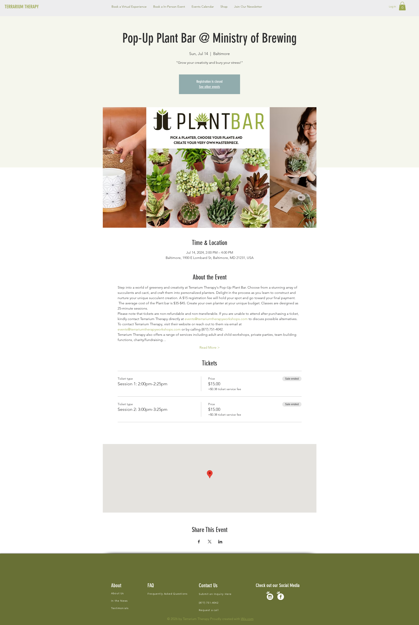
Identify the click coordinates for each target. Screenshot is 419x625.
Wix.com (247, 619)
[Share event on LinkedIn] (220, 541)
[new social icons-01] (280, 595)
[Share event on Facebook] (199, 541)
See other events (209, 87)
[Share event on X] (210, 541)
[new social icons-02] (269, 595)
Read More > (209, 347)
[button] (169, 6)
